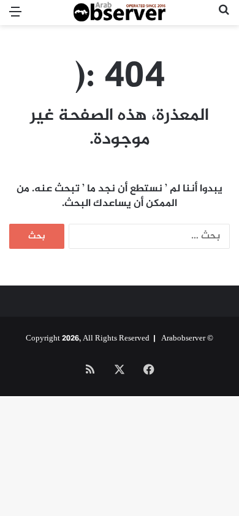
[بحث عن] (224, 17)
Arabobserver (183, 338)
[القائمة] (15, 17)
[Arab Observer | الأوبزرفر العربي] (119, 13)
